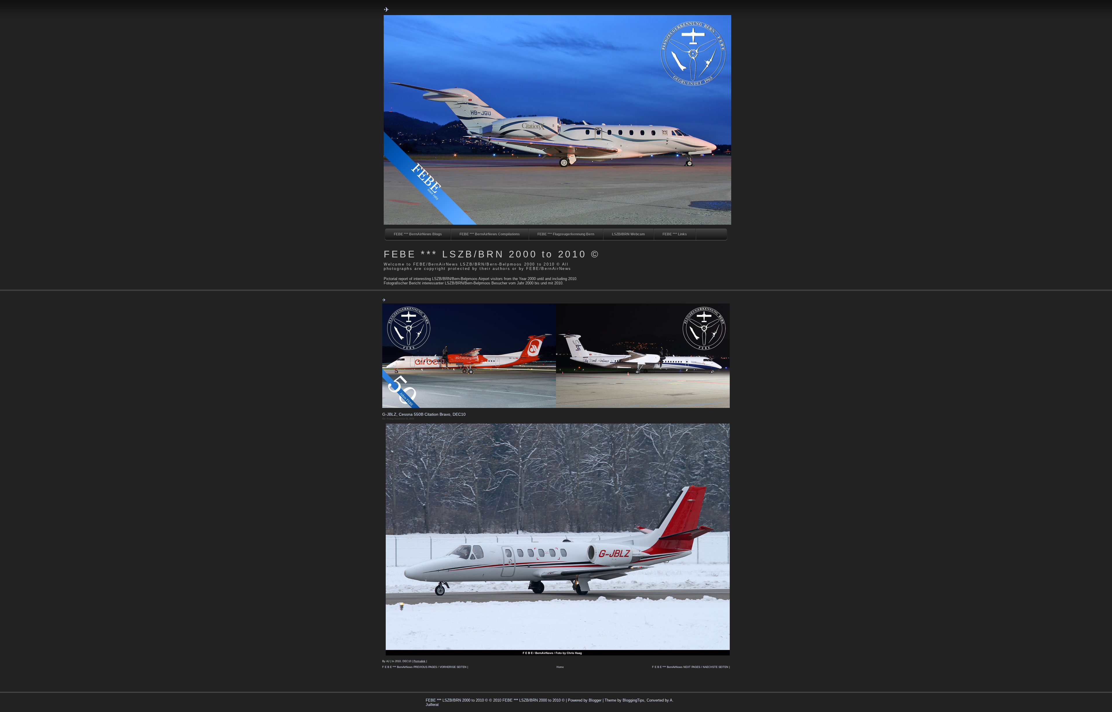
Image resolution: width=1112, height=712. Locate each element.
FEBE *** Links (675, 234)
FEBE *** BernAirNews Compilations (490, 234)
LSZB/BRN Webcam (628, 234)
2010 (398, 661)
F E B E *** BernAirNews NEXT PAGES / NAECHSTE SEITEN (690, 667)
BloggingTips (633, 700)
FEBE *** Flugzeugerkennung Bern (565, 234)
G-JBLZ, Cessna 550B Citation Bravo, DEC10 (424, 414)
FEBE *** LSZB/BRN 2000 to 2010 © (492, 254)
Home (560, 667)
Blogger (595, 700)
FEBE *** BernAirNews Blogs (418, 234)
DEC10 (407, 661)
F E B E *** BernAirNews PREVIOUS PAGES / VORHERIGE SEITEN (424, 667)
